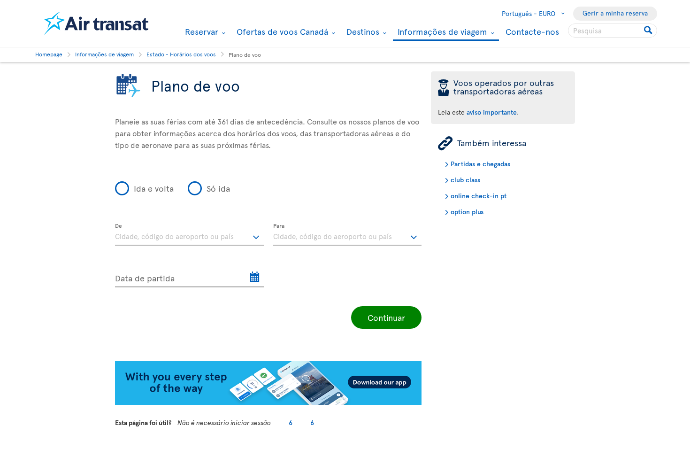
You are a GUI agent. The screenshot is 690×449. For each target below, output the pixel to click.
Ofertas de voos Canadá (281, 31)
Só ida (218, 188)
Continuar (386, 317)
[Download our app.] (268, 402)
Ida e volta (154, 188)
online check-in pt (478, 195)
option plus (467, 211)
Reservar (200, 31)
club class (465, 179)
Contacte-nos (532, 31)
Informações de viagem (441, 32)
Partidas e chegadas (480, 163)
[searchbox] (612, 30)
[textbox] (189, 235)
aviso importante (492, 112)
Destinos (362, 31)
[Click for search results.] (649, 30)
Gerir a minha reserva (615, 12)
